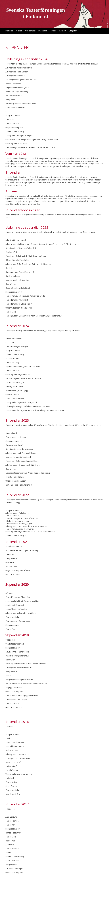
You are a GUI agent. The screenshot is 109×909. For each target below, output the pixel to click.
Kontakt (62, 30)
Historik (53, 30)
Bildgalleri (73, 30)
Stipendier (42, 30)
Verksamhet (30, 30)
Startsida (9, 30)
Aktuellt (19, 30)
